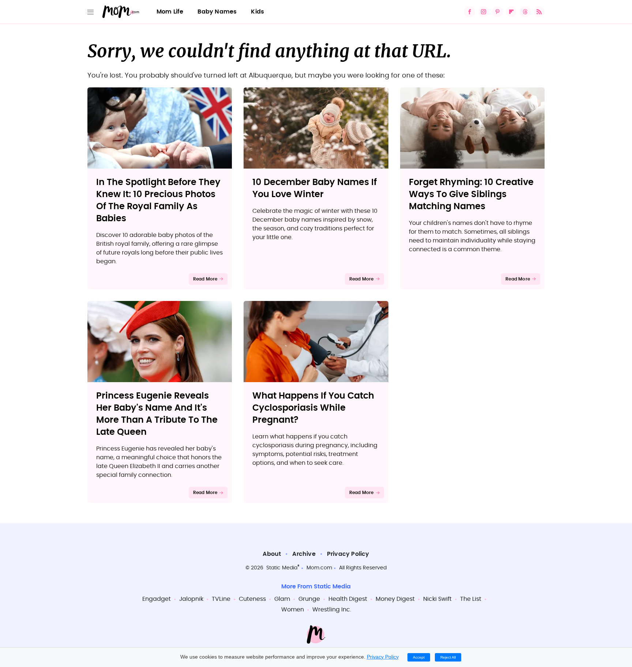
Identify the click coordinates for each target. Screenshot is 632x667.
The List (470, 599)
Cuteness (252, 599)
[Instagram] (483, 11)
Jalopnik (191, 599)
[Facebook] (469, 11)
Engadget (156, 599)
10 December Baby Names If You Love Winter (314, 188)
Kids (257, 12)
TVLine (221, 599)
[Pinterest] (497, 11)
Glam (282, 599)
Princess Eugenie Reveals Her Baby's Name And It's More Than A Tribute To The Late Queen (157, 414)
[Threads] (525, 11)
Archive (303, 554)
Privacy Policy (348, 554)
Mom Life (170, 12)
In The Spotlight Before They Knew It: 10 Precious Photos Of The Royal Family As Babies (158, 200)
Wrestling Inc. (331, 610)
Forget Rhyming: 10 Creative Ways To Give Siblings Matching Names (471, 194)
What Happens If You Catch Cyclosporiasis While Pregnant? (313, 408)
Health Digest (347, 599)
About (272, 554)
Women (292, 610)
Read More (205, 279)
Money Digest (395, 599)
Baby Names (217, 12)
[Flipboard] (511, 11)
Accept (419, 657)
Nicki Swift (437, 599)
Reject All (448, 657)
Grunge (309, 599)
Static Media (281, 567)
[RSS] (539, 11)
